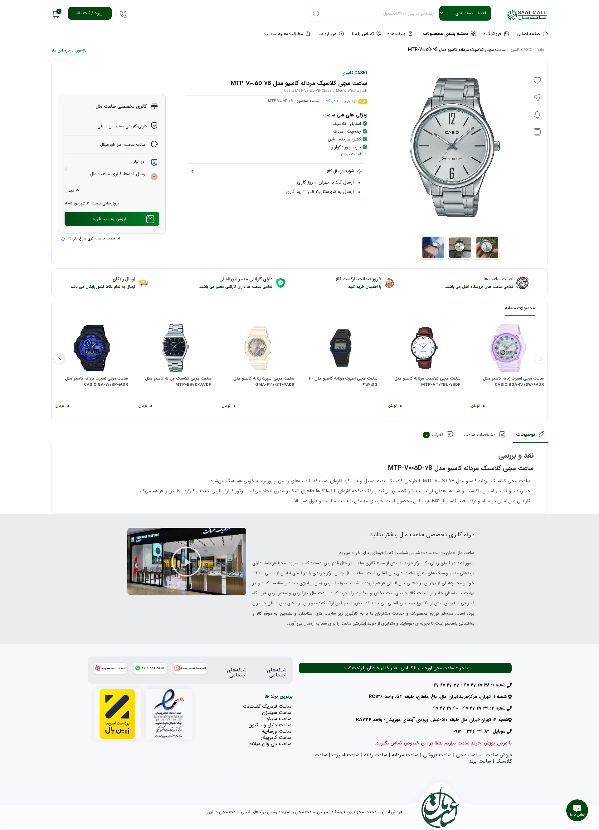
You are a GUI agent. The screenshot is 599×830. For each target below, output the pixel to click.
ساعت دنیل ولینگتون (270, 725)
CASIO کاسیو (521, 50)
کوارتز (336, 147)
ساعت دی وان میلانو (270, 744)
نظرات (434, 435)
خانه (541, 50)
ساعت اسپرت (345, 755)
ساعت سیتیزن (276, 712)
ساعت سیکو (278, 719)
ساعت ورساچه (276, 731)
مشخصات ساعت (480, 435)
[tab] (530, 436)
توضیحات (525, 434)
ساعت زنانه (375, 755)
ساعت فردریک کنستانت (267, 706)
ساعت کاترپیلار (276, 737)
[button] (186, 561)
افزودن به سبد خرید (110, 218)
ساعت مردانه (405, 755)
